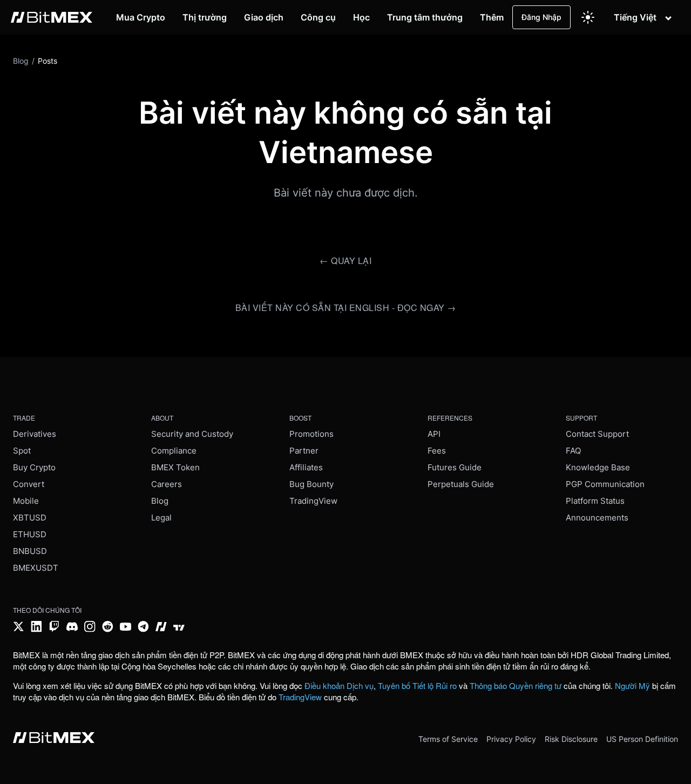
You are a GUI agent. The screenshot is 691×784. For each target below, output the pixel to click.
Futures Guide (455, 467)
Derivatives (34, 434)
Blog (159, 501)
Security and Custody (192, 434)
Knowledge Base (598, 467)
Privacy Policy (511, 739)
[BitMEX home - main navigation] (51, 17)
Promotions (311, 434)
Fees (437, 450)
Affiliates (306, 467)
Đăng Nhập (541, 17)
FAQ (573, 450)
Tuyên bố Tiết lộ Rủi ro (417, 685)
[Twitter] (18, 627)
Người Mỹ (632, 685)
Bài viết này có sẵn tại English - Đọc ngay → (345, 307)
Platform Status (595, 501)
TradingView (313, 501)
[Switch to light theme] (588, 17)
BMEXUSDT (35, 568)
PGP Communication (605, 484)
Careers (166, 484)
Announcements (597, 517)
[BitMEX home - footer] (53, 738)
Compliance (174, 450)
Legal (161, 517)
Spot (22, 450)
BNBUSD (30, 551)
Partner (304, 450)
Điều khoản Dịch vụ (339, 685)
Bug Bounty (311, 484)
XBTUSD (29, 517)
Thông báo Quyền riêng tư (515, 685)
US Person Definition (642, 739)
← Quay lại (345, 260)
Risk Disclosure (571, 739)
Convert (28, 484)
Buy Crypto (34, 467)
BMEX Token (175, 467)
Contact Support (597, 434)
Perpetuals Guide (461, 484)
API (434, 434)
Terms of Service (448, 739)
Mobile (26, 501)
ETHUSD (29, 534)
